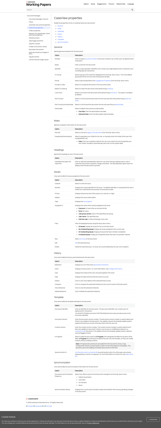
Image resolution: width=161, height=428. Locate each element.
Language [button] (130, 4)
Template (61, 39)
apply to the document (94, 132)
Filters (31, 22)
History (60, 37)
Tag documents (34, 57)
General (60, 26)
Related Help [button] (121, 4)
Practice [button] (111, 4)
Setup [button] (93, 4)
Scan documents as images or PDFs (39, 53)
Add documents (34, 38)
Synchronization (63, 42)
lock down (113, 93)
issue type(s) (87, 201)
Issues (60, 34)
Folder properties (34, 31)
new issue (82, 239)
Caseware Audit (80, 331)
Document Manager (33, 16)
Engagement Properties (103, 81)
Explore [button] (86, 4)
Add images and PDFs (36, 41)
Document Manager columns (38, 19)
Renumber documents (36, 49)
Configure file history (115, 269)
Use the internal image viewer (39, 60)
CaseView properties (36, 28)
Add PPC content (34, 44)
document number (91, 59)
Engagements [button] (101, 4)
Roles (59, 28)
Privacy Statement (93, 423)
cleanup (110, 89)
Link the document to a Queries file (86, 352)
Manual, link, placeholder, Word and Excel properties (39, 34)
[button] (132, 9)
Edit (76, 243)
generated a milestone (101, 265)
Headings (61, 31)
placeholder (119, 104)
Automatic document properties (39, 25)
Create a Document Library (38, 46)
